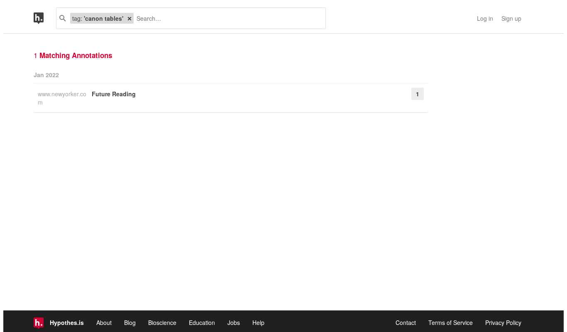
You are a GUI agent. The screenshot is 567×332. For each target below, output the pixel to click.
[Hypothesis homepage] (45, 18)
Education (202, 322)
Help (258, 322)
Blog (130, 322)
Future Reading (114, 94)
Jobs (233, 322)
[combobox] (226, 18)
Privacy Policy (503, 322)
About (104, 322)
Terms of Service (450, 322)
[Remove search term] (129, 18)
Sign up (511, 18)
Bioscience (162, 322)
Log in (485, 18)
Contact (406, 322)
